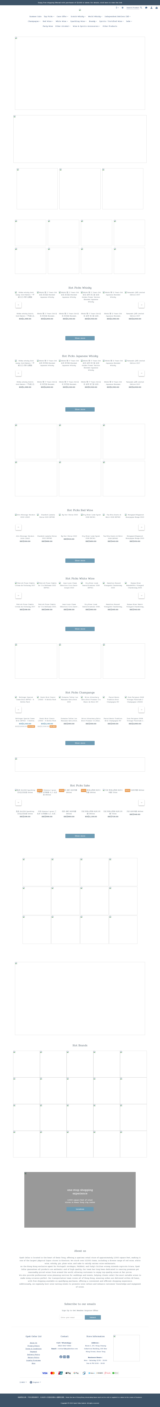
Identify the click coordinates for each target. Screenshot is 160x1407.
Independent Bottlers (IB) (117, 16)
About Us (33, 1343)
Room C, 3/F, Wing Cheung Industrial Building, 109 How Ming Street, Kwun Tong (95, 1349)
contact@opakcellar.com (68, 1348)
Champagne (33, 21)
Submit (93, 1317)
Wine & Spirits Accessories (86, 26)
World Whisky (94, 16)
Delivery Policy (33, 1354)
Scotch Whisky (77, 16)
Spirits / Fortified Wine (110, 21)
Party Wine (48, 26)
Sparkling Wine (77, 21)
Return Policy (33, 1357)
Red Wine (47, 21)
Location (80, 1208)
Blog (33, 1363)
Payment (33, 1351)
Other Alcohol (62, 26)
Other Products (110, 26)
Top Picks (48, 16)
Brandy (92, 21)
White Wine (61, 21)
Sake (128, 21)
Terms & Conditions (33, 1348)
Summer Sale (35, 16)
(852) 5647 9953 (64, 1346)
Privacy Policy (33, 1346)
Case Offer (62, 16)
